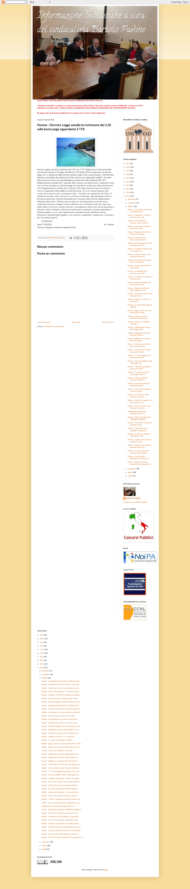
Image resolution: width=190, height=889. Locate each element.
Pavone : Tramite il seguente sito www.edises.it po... (61, 799)
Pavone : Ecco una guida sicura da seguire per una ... (61, 803)
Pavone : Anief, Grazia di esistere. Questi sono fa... (61, 688)
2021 (128, 164)
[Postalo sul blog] (77, 237)
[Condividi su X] (80, 237)
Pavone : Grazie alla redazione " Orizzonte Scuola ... (61, 692)
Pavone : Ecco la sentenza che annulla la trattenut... (61, 709)
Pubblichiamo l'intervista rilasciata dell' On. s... (59, 806)
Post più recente (44, 322)
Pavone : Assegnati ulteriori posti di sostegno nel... (61, 705)
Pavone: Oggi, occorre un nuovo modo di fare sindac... (62, 744)
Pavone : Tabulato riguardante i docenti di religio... (61, 778)
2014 (128, 189)
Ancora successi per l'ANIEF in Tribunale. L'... (59, 751)
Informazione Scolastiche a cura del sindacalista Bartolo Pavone (91, 23)
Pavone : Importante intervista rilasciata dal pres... (60, 757)
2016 (128, 182)
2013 (128, 193)
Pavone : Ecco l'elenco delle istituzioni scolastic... (60, 796)
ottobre (131, 206)
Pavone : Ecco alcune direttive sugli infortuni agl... (60, 820)
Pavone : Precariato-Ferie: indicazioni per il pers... (60, 698)
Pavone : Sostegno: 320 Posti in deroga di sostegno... (61, 695)
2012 (128, 196)
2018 (128, 174)
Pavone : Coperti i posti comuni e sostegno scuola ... (61, 824)
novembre (132, 203)
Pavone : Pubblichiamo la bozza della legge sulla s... (61, 754)
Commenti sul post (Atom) (54, 326)
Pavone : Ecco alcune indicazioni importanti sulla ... (61, 813)
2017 (128, 178)
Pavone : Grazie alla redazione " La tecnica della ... (61, 792)
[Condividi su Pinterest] (86, 237)
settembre (132, 469)
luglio (130, 476)
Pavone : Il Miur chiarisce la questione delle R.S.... (60, 785)
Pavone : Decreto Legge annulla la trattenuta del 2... (61, 702)
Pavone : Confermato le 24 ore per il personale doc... (61, 764)
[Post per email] (70, 238)
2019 (128, 171)
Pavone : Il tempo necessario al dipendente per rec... (62, 827)
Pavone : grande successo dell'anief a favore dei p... (61, 747)
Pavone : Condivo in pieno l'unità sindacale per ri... (61, 733)
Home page (76, 322)
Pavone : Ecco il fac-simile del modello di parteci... (60, 789)
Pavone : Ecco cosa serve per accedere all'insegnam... (62, 831)
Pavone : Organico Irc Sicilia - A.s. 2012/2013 (58, 737)
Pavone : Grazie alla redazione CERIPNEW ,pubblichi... (62, 810)
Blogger (105, 870)
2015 (128, 185)
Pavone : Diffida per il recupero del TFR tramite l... (60, 761)
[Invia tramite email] (75, 237)
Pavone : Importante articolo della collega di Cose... (61, 730)
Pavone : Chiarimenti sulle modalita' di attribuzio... (61, 817)
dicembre (132, 199)
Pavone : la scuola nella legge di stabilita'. (57, 740)
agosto (130, 472)
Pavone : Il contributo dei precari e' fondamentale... (61, 681)
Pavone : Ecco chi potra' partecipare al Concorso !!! (60, 834)
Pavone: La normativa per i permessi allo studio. (59, 719)
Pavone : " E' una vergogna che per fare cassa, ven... (61, 771)
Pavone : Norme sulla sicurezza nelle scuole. (58, 716)
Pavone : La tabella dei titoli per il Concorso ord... (60, 723)
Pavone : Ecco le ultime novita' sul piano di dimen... (61, 768)
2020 (128, 167)
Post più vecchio (108, 322)
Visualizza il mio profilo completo (135, 502)
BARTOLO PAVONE (133, 498)
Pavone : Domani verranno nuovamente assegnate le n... (63, 837)
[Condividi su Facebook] (83, 237)
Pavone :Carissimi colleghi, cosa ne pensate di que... (61, 726)
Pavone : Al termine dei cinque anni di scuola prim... (61, 712)
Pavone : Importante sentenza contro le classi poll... (61, 685)
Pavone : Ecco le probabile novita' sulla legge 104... (61, 775)
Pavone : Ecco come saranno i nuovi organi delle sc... (61, 782)
